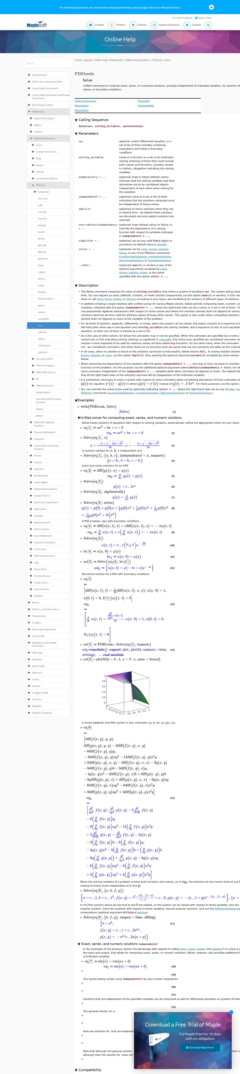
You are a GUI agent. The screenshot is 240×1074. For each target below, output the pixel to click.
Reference (37, 672)
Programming (38, 616)
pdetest (41, 305)
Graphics (36, 622)
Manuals (36, 686)
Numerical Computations (46, 502)
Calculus (38, 131)
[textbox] (181, 439)
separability (43, 318)
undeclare (43, 352)
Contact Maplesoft (183, 17)
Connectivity (38, 636)
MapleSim (36, 706)
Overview (43, 198)
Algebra (37, 125)
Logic (36, 562)
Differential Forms (45, 385)
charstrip (42, 218)
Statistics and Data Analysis (45, 609)
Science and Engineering (43, 629)
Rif (37, 379)
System (35, 679)
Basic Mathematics (43, 535)
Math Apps (37, 652)
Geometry (39, 468)
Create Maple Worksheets (45, 88)
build (40, 205)
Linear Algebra (41, 482)
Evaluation (39, 438)
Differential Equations (45, 138)
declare (41, 238)
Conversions (40, 549)
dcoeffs (41, 231)
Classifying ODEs (44, 358)
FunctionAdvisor (42, 575)
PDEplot (42, 292)
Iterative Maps (41, 475)
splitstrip (42, 332)
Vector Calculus (41, 529)
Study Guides (38, 666)
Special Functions (42, 522)
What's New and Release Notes (47, 81)
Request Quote (204, 17)
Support (88, 59)
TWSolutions (44, 345)
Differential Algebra (45, 365)
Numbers (38, 595)
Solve (40, 325)
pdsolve (39, 165)
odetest (39, 408)
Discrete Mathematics (45, 432)
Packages (38, 515)
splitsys (41, 338)
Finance (38, 455)
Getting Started (39, 75)
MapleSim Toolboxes (42, 712)
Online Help (101, 59)
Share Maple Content (42, 105)
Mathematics (38, 111)
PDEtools (40, 185)
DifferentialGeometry (44, 555)
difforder (42, 252)
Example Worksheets (46, 151)
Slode (38, 158)
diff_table (42, 245)
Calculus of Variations (45, 542)
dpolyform (43, 258)
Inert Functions (41, 589)
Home (78, 59)
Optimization (40, 509)
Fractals (38, 462)
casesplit (42, 211)
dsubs (41, 265)
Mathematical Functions (46, 489)
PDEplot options (46, 298)
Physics (36, 602)
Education (37, 659)
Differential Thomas (46, 372)
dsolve (39, 145)
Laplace (41, 272)
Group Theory (41, 582)
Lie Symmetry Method (46, 178)
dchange (42, 225)
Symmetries (43, 191)
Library (41, 278)
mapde (41, 285)
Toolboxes (37, 699)
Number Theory (42, 495)
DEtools (40, 171)
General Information (44, 118)
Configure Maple (40, 692)
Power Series (40, 569)
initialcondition (43, 392)
